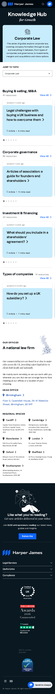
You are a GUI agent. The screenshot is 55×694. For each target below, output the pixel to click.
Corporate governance (20, 152)
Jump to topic (11, 67)
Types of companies (18, 274)
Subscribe (27, 536)
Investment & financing (20, 213)
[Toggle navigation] (4, 4)
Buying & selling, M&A (20, 91)
